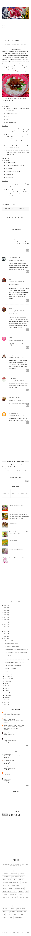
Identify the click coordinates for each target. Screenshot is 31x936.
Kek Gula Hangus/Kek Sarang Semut (14, 662)
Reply (27, 250)
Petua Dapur (13, 894)
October (7, 676)
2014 (5, 633)
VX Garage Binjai (15, 413)
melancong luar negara (8, 908)
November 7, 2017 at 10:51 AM (16, 415)
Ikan (15, 879)
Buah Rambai (7, 774)
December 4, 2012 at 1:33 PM (16, 381)
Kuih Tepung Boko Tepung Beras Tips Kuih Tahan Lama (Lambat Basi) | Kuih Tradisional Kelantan (19, 516)
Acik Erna (12, 378)
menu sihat (5, 911)
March (7, 693)
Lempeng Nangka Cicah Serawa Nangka (14, 720)
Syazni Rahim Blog (9, 760)
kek (20, 903)
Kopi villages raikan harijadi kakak (12, 714)
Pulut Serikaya (13, 523)
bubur (19, 900)
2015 (5, 631)
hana (11, 355)
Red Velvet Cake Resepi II (12, 646)
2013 (5, 636)
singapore (21, 914)
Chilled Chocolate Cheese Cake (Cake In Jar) (17, 659)
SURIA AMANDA (8, 754)
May (6, 688)
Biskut (21, 871)
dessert (4, 903)
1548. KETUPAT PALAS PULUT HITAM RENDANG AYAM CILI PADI (13, 727)
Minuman (21, 891)
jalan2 (15, 903)
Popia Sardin (8, 656)
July (6, 683)
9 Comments (5, 204)
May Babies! (7, 780)
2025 (5, 608)
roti (3, 914)
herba (10, 903)
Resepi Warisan (6, 897)
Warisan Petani (8, 773)
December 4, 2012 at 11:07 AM (16, 281)
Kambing (21, 879)
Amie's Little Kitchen (10, 719)
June (6, 685)
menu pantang (21, 908)
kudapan (4, 906)
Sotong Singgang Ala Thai (16, 505)
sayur (14, 914)
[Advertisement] (15, 582)
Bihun (15, 871)
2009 (5, 704)
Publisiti (20, 894)
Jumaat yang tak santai (9, 768)
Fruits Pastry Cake (7, 879)
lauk (15, 906)
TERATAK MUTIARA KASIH (11, 739)
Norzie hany (14, 337)
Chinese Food (14, 873)
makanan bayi (22, 906)
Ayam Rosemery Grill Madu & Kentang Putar (16, 649)
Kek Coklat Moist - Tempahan (13, 665)
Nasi (26, 891)
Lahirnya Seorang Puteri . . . (16, 549)
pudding (12, 911)
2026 (5, 605)
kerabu (25, 903)
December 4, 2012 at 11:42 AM (16, 340)
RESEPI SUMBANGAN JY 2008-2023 (14, 725)
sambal (9, 914)
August (7, 681)
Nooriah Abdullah (14, 284)
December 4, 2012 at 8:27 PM (16, 400)
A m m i (6, 766)
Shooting (21, 897)
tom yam (4, 917)
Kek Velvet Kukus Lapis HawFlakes (11, 882)
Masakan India (15, 885)
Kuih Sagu (7, 671)
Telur (3, 900)
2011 (5, 700)
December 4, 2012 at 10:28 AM (16, 239)
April (6, 690)
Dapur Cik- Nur (8, 713)
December (8, 641)
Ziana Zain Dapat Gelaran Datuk (12, 756)
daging (25, 900)
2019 (5, 622)
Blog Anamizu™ (8, 779)
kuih (10, 906)
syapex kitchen (8, 733)
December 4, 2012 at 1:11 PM (16, 357)
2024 (5, 610)
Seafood (14, 897)
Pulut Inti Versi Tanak (10, 668)
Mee (15, 891)
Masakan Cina (5, 885)
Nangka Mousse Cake (9, 734)
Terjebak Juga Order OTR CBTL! (12, 762)
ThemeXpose (16, 932)
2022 (5, 615)
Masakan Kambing (19, 888)
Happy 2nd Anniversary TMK (16, 557)
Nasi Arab (4, 894)
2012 (5, 638)
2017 (5, 626)
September (8, 678)
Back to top (25, 932)
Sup (27, 897)
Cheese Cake (5, 873)
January (7, 697)
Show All (27, 745)
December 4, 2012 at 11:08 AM (16, 311)
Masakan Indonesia (7, 888)
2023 (5, 612)
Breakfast (15, 36)
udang (11, 917)
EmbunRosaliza (15, 258)
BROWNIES (9, 871)
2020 (5, 619)
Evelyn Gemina (14, 398)
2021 (5, 617)
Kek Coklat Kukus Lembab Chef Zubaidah (16, 652)
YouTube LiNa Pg (12, 900)
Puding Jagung (13, 540)
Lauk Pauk (24, 882)
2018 (5, 624)
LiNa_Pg (12, 279)
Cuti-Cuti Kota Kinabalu (18, 876)
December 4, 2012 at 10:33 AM (16, 260)
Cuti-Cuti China (6, 876)
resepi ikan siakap (21, 911)
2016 (5, 629)
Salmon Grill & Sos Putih (11, 643)
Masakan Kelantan (7, 891)
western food (18, 917)
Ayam (3, 871)
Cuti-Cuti (22, 873)
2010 (5, 702)
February (7, 695)
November (8, 674)
